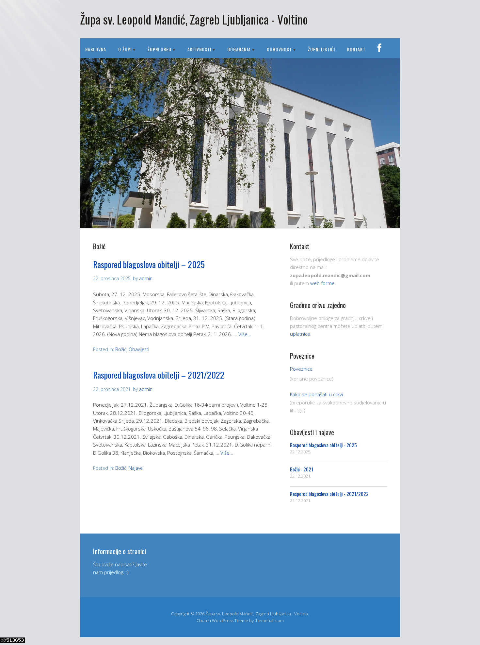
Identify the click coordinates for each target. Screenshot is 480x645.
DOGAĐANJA (239, 49)
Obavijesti (139, 349)
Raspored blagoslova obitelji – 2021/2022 (158, 374)
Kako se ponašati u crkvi (316, 394)
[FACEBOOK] (379, 48)
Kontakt (356, 49)
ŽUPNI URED (159, 49)
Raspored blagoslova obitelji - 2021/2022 (329, 493)
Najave (136, 468)
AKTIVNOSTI (199, 49)
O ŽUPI (125, 49)
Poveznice (301, 368)
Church (204, 620)
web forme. (323, 283)
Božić (120, 349)
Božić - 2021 (301, 469)
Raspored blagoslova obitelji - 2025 (323, 445)
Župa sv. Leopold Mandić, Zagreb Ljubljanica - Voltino (194, 19)
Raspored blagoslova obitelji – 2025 (149, 264)
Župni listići (321, 49)
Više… (244, 334)
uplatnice (300, 334)
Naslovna (95, 49)
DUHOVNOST (279, 49)
